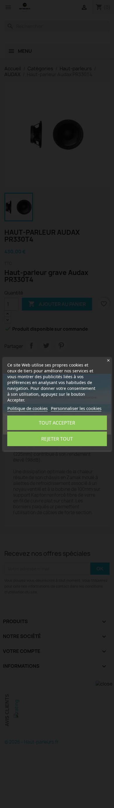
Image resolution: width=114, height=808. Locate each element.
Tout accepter (57, 423)
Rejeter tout (57, 439)
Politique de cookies (27, 408)
